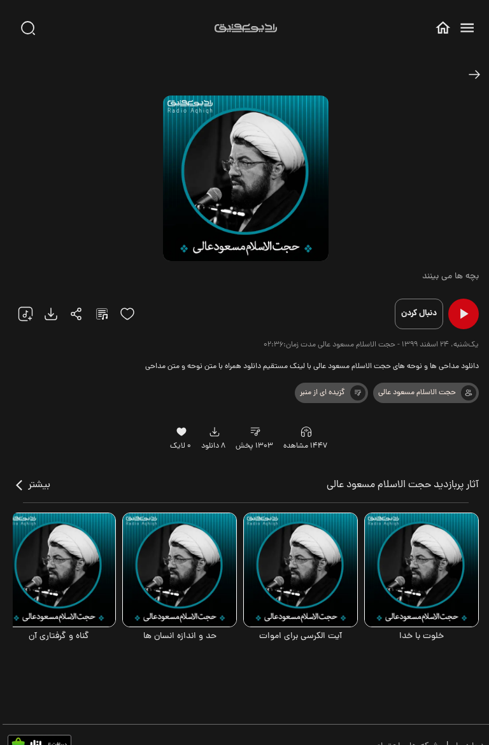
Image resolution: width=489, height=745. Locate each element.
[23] (51, 314)
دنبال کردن (419, 313)
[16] (182, 432)
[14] (357, 393)
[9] (306, 432)
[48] (474, 74)
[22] (25, 314)
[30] (28, 28)
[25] (102, 314)
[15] (127, 314)
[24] (76, 314)
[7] (468, 393)
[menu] (467, 27)
